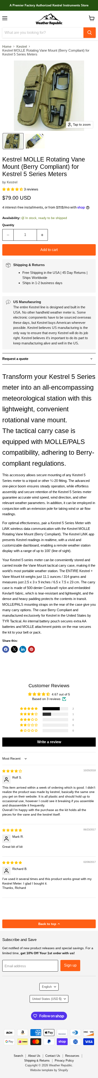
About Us (34, 1055)
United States (47, 999)
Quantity (8, 225)
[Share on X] (14, 649)
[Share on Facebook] (5, 649)
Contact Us (52, 1055)
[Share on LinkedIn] (22, 649)
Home (6, 46)
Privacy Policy (64, 1060)
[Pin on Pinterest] (31, 649)
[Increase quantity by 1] (42, 234)
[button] (13, 141)
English (47, 986)
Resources (72, 1055)
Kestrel (21, 46)
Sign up (70, 965)
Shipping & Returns (37, 1060)
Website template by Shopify (49, 1070)
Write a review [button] (49, 742)
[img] (12, 771)
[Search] (89, 32)
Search (18, 1055)
